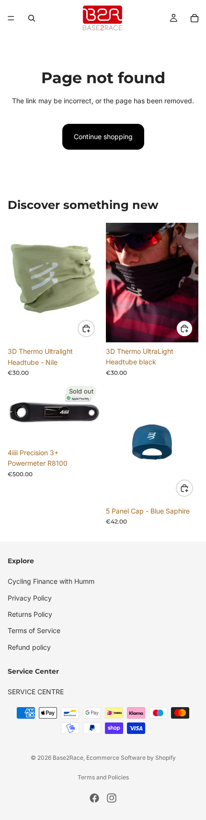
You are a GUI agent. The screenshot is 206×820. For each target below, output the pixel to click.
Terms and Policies (103, 777)
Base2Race (68, 757)
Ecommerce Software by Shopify (131, 757)
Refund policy (29, 647)
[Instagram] (111, 798)
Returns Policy (30, 614)
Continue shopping (103, 136)
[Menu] (11, 18)
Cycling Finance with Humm (51, 581)
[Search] (31, 18)
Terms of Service (34, 630)
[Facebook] (94, 798)
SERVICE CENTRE (36, 692)
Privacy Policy (30, 597)
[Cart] (194, 18)
